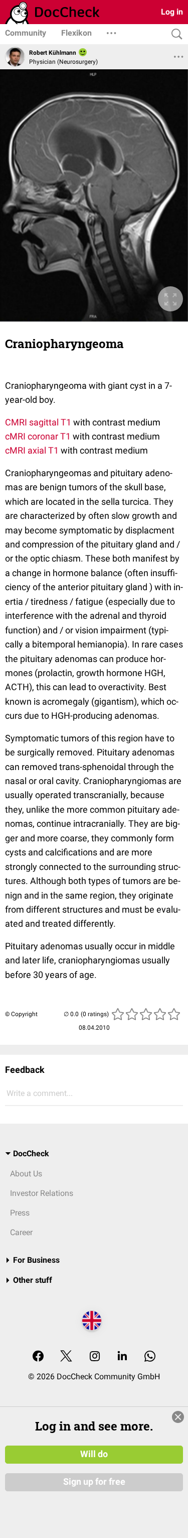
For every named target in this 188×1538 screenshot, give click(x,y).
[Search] (174, 34)
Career (21, 1232)
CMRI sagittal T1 (38, 422)
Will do (94, 1454)
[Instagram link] (94, 1357)
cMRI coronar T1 (38, 436)
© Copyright (21, 1014)
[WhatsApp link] (149, 1357)
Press (20, 1213)
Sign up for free (94, 1482)
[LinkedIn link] (122, 1357)
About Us (26, 1173)
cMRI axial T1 (32, 450)
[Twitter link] (66, 1357)
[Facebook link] (38, 1357)
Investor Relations (41, 1193)
